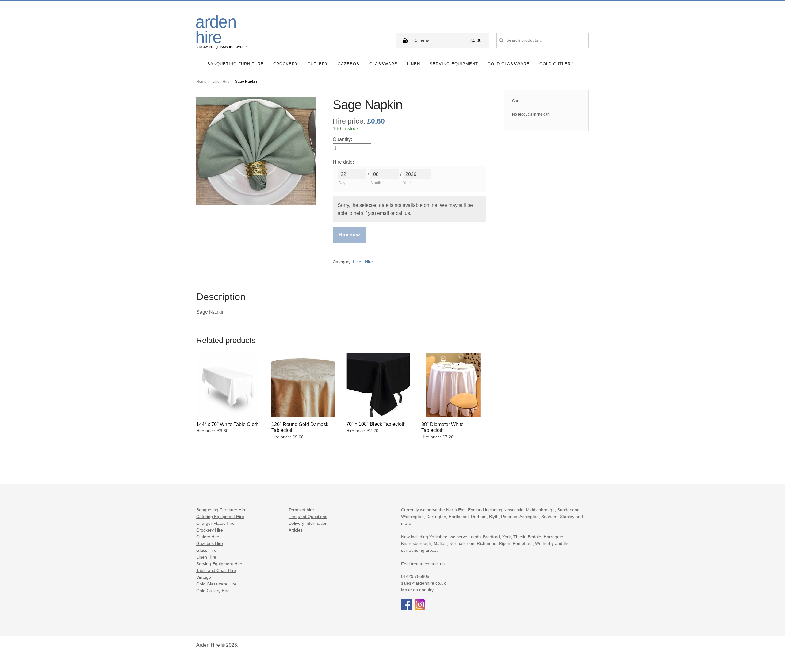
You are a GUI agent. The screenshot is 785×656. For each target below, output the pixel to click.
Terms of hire (301, 510)
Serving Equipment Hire (219, 564)
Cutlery (318, 64)
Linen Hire (221, 81)
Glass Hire (206, 550)
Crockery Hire (209, 530)
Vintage (203, 577)
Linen (413, 64)
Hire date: (343, 162)
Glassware (383, 64)
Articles (296, 530)
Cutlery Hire (207, 537)
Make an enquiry (417, 590)
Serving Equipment (454, 64)
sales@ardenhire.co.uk (423, 583)
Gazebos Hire (209, 543)
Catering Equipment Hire (220, 516)
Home (201, 81)
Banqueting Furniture (235, 64)
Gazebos (348, 64)
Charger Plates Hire (215, 523)
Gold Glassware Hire (216, 584)
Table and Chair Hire (216, 570)
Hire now (349, 234)
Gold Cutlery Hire (213, 591)
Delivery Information (308, 523)
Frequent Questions (308, 516)
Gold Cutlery (556, 64)
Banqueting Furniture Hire (221, 510)
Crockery (285, 64)
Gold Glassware (509, 64)
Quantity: (342, 139)
